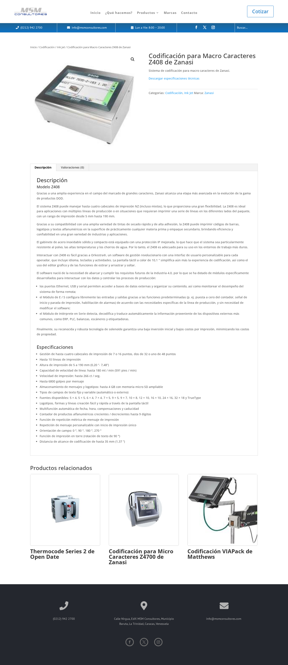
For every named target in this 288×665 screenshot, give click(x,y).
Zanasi (209, 93)
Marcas (170, 13)
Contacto (189, 13)
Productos (146, 13)
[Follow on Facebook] (196, 27)
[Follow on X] (204, 27)
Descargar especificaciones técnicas (174, 78)
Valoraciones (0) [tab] (72, 167)
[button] (132, 59)
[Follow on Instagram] (213, 27)
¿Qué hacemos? (118, 13)
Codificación (47, 47)
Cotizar (260, 11)
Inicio (95, 13)
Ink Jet (61, 47)
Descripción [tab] (43, 167)
